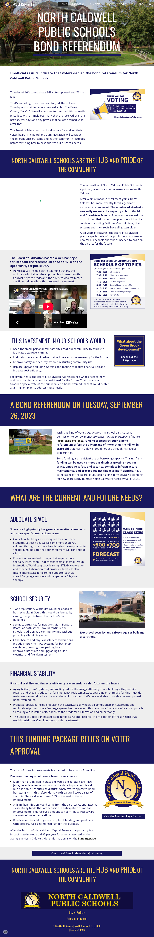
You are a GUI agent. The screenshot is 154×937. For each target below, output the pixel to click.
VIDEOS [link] (110, 4)
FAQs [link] (141, 4)
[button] (150, 4)
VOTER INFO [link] (126, 4)
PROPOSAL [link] (78, 4)
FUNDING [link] (95, 4)
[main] (77, 32)
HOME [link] (63, 4)
